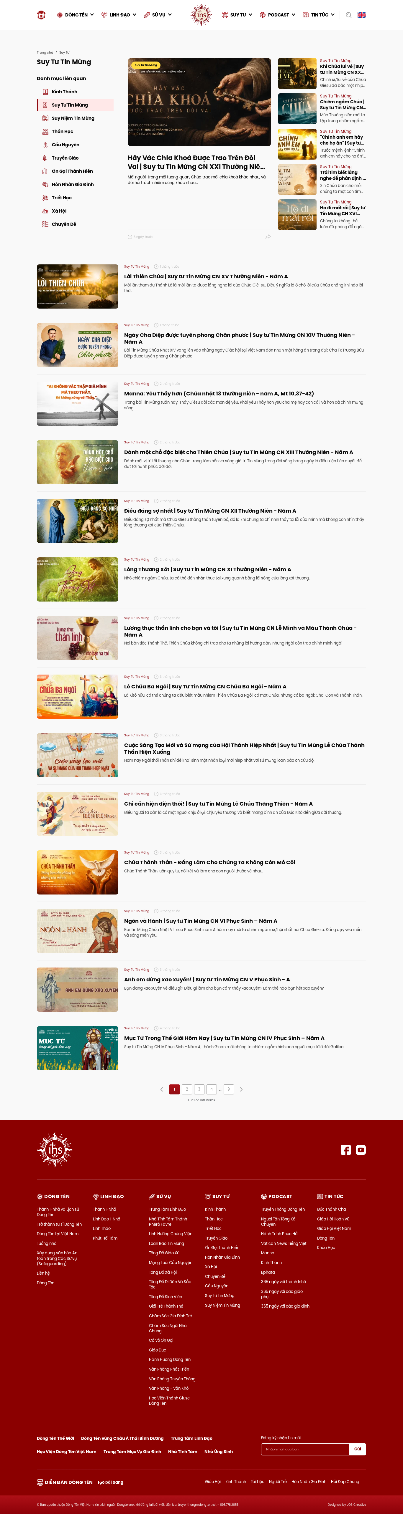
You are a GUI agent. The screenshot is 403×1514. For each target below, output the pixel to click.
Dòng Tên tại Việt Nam (57, 1233)
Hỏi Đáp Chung (345, 1481)
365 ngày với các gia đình (285, 1306)
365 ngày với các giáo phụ (282, 1294)
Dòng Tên (45, 1283)
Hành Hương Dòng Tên (170, 1359)
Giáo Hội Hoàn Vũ (333, 1219)
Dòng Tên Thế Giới (55, 1438)
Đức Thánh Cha (331, 1209)
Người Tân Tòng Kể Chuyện (278, 1221)
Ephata (268, 1272)
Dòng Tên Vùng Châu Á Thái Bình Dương (122, 1438)
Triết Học (213, 1228)
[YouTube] (361, 1150)
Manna (267, 1252)
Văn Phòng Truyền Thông (172, 1379)
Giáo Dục (157, 1350)
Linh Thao (102, 1228)
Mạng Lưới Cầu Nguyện (170, 1262)
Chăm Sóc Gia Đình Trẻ (170, 1315)
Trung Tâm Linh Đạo (167, 1209)
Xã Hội (211, 1266)
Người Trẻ (278, 1481)
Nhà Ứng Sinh (218, 1451)
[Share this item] (268, 237)
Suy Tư (64, 52)
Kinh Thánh (215, 1209)
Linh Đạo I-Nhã (106, 1219)
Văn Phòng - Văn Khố (169, 1388)
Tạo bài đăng (110, 1482)
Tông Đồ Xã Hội (163, 1272)
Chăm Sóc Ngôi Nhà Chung (168, 1328)
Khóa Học (326, 1247)
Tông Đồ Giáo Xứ (164, 1252)
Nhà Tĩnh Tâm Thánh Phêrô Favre (168, 1221)
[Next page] (241, 1089)
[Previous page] (162, 1089)
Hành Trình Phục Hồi (279, 1233)
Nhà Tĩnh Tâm (182, 1451)
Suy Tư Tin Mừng (220, 1295)
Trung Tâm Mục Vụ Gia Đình (132, 1451)
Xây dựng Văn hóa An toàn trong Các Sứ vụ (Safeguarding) (57, 1258)
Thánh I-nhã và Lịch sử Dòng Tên (58, 1212)
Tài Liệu (257, 1481)
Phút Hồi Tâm (105, 1238)
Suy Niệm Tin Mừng (222, 1305)
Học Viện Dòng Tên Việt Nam (66, 1451)
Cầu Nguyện (216, 1285)
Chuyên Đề (215, 1276)
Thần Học (214, 1219)
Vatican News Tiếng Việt (284, 1243)
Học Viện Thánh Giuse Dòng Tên (169, 1400)
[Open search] (347, 15)
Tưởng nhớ (46, 1243)
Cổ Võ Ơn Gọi (161, 1340)
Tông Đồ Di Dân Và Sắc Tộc (170, 1284)
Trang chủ (45, 52)
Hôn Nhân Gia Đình (222, 1257)
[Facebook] (346, 1150)
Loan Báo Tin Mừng (166, 1243)
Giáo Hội (213, 1481)
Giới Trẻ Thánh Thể (166, 1306)
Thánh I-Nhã (104, 1209)
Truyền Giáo (216, 1238)
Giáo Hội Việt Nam (334, 1228)
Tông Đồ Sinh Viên (165, 1296)
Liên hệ (43, 1273)
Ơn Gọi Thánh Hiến (222, 1247)
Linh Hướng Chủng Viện (170, 1233)
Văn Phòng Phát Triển (169, 1369)
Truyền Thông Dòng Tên (283, 1209)
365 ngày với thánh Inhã (283, 1281)
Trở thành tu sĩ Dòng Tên (59, 1224)
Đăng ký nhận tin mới (281, 1437)
